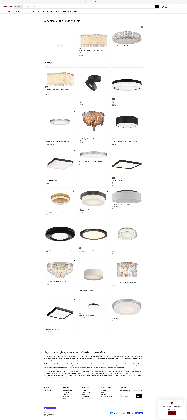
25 (96, 340)
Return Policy (85, 394)
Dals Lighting (48, 331)
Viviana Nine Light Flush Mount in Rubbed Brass (57, 89)
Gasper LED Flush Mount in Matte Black (121, 101)
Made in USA (57, 11)
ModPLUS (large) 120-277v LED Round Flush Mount (57, 141)
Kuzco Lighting (115, 251)
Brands (64, 11)
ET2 (113, 47)
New (51, 11)
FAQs (102, 392)
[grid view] (140, 27)
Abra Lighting (81, 210)
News (75, 11)
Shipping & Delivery (86, 392)
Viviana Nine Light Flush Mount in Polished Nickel (91, 50)
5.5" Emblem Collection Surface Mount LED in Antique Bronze (58, 250)
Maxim (80, 102)
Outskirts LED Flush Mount (118, 180)
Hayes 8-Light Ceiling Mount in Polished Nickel (56, 281)
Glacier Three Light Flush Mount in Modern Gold (124, 282)
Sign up (139, 396)
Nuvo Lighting (115, 206)
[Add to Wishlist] (74, 32)
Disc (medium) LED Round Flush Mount (88, 250)
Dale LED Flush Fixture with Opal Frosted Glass (123, 317)
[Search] (157, 6)
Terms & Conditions (86, 398)
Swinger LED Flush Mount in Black (87, 101)
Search (45, 412)
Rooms (29, 11)
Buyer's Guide (66, 392)
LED (34, 11)
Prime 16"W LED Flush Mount (86, 290)
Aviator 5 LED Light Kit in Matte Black (87, 316)
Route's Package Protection (107, 396)
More (69, 11)
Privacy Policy (85, 396)
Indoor (3, 11)
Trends (64, 398)
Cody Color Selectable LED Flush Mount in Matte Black (125, 141)
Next (100, 340)
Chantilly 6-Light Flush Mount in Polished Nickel (90, 139)
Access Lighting (48, 143)
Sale (38, 11)
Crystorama (47, 283)
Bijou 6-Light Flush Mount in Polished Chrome (123, 46)
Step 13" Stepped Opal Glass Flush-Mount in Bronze (91, 209)
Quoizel (113, 102)
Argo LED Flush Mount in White (52, 62)
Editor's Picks (66, 396)
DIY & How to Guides (67, 394)
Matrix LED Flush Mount (51, 180)
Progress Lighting (48, 253)
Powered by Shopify (48, 415)
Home (45, 16)
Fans (17, 11)
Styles (22, 11)
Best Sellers (45, 11)
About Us (84, 390)
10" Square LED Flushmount (52, 329)
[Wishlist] (181, 7)
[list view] (142, 27)
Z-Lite (80, 52)
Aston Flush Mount (116, 250)
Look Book (103, 394)
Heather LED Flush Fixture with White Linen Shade (124, 205)
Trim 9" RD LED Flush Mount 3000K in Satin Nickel (91, 161)
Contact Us (103, 390)
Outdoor (10, 11)
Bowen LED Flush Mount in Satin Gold (54, 211)
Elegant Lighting (48, 212)
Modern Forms (48, 63)
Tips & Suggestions (67, 390)
